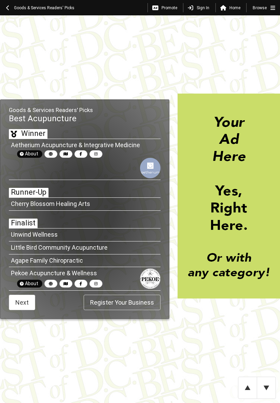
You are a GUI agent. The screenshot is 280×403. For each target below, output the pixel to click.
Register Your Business (122, 302)
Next (22, 302)
